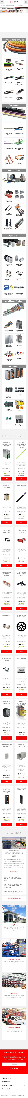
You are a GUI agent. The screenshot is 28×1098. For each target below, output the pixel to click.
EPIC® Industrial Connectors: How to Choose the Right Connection (13, 886)
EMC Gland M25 (6, 615)
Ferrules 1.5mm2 (21, 658)
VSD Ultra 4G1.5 (21, 485)
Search (26, 5)
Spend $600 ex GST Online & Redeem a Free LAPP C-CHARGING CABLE (13, 879)
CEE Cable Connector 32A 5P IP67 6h (21, 530)
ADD (7, 479)
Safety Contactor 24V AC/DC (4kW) (21, 703)
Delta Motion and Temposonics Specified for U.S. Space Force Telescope (14, 852)
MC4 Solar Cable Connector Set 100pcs (21, 574)
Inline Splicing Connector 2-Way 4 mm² (6, 574)
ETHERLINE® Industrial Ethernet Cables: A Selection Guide (13, 892)
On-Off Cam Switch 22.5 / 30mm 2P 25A (6, 530)
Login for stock (7, 475)
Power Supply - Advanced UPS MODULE (6, 444)
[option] (14, 10)
